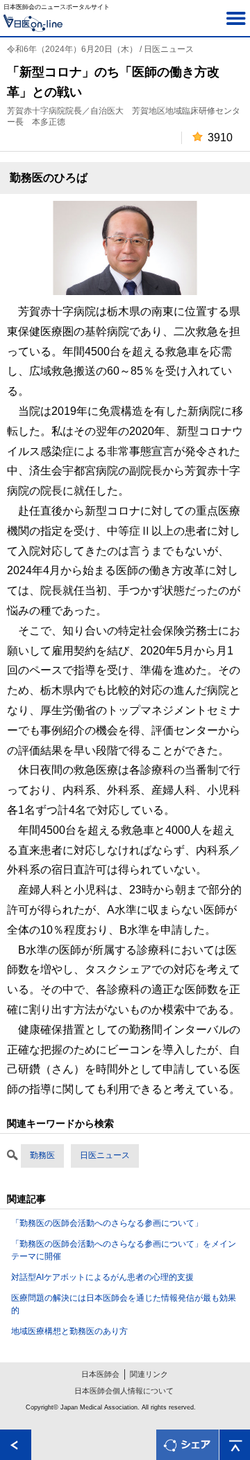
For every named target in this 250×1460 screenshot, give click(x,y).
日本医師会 (100, 1374)
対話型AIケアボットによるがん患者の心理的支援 (102, 1277)
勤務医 (42, 1155)
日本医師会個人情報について (124, 1391)
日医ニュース (105, 1155)
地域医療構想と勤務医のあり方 (69, 1331)
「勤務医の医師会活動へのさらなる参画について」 (107, 1223)
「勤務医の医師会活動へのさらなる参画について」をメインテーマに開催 (123, 1250)
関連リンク (149, 1374)
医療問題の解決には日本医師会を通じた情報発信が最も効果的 (123, 1304)
